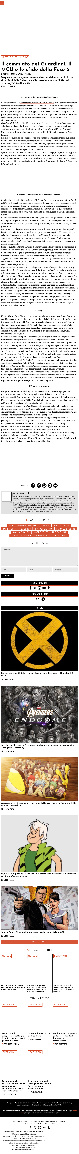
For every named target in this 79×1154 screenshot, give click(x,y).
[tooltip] (33, 485)
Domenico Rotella (11, 1044)
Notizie (6, 956)
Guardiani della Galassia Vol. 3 (30, 535)
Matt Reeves (41, 532)
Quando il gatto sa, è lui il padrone (39, 1035)
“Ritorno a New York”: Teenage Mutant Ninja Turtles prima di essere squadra (63, 988)
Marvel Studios (65, 529)
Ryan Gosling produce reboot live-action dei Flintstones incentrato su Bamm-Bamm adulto (38, 875)
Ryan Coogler (21, 532)
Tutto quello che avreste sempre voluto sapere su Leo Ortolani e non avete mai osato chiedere (13, 1086)
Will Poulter (61, 526)
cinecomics (60, 535)
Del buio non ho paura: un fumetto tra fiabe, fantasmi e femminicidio (65, 1037)
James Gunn (10, 529)
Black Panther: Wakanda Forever (29, 526)
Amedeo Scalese (36, 1092)
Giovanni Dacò (35, 1039)
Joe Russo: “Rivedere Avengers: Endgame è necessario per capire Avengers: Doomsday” (37, 746)
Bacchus (26, 529)
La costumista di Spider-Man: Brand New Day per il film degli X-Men (37, 674)
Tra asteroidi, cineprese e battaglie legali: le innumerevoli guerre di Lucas (13, 1037)
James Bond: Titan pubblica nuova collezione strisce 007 (32, 932)
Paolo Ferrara (61, 1044)
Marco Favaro (10, 1094)
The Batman (59, 532)
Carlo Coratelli (24, 73)
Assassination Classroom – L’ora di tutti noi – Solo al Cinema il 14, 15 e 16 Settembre (38, 804)
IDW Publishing (44, 529)
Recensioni (60, 956)
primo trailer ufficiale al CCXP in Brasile (36, 103)
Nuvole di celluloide (15, 57)
